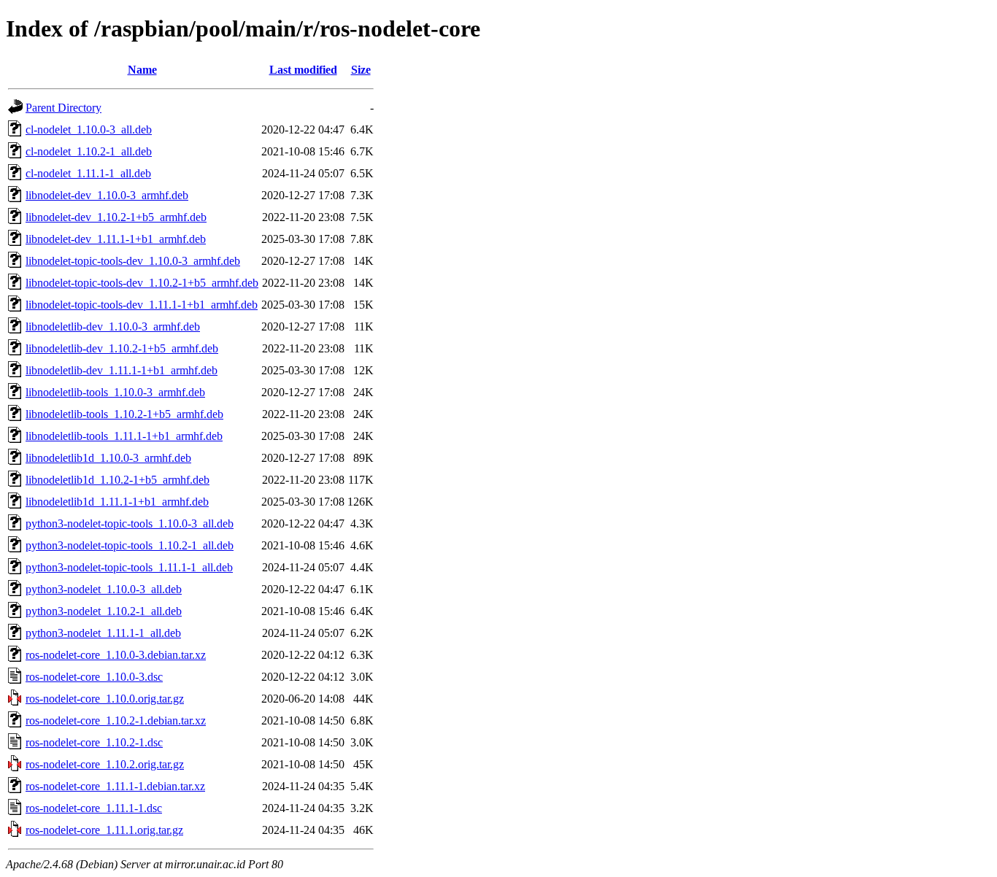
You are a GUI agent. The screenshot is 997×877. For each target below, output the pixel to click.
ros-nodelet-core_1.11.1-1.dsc (94, 808)
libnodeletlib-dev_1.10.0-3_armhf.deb (113, 326)
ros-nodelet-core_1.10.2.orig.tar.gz (105, 764)
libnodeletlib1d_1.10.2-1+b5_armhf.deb (117, 480)
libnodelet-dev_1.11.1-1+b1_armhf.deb (116, 239)
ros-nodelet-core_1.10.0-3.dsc (94, 677)
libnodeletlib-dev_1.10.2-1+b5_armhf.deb (122, 348)
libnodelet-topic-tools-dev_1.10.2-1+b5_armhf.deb (142, 283)
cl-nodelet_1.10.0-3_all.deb (89, 129)
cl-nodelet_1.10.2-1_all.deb (89, 151)
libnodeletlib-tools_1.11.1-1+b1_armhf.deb (124, 436)
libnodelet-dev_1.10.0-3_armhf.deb (107, 195)
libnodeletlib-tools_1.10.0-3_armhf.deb (115, 392)
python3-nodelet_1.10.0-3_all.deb (104, 589)
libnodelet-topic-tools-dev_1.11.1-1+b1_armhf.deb (142, 304)
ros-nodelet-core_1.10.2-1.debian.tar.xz (116, 720)
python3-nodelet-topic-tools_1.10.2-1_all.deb (130, 545)
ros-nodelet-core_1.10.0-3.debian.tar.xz (116, 655)
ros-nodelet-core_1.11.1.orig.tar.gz (104, 830)
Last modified (303, 69)
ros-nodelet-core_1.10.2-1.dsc (94, 742)
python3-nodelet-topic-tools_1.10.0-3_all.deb (130, 523)
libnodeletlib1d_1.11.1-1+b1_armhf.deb (117, 501)
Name (142, 69)
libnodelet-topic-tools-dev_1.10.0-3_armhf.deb (133, 261)
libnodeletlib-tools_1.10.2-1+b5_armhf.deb (124, 414)
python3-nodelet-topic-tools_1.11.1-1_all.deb (129, 567)
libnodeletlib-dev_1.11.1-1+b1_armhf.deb (122, 370)
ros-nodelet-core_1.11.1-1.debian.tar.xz (115, 786)
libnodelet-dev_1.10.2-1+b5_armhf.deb (116, 217)
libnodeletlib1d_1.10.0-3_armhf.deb (108, 458)
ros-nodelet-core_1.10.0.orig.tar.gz (105, 698)
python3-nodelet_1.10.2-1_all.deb (104, 611)
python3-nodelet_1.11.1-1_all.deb (103, 633)
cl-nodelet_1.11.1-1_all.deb (88, 173)
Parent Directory (63, 107)
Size (361, 69)
